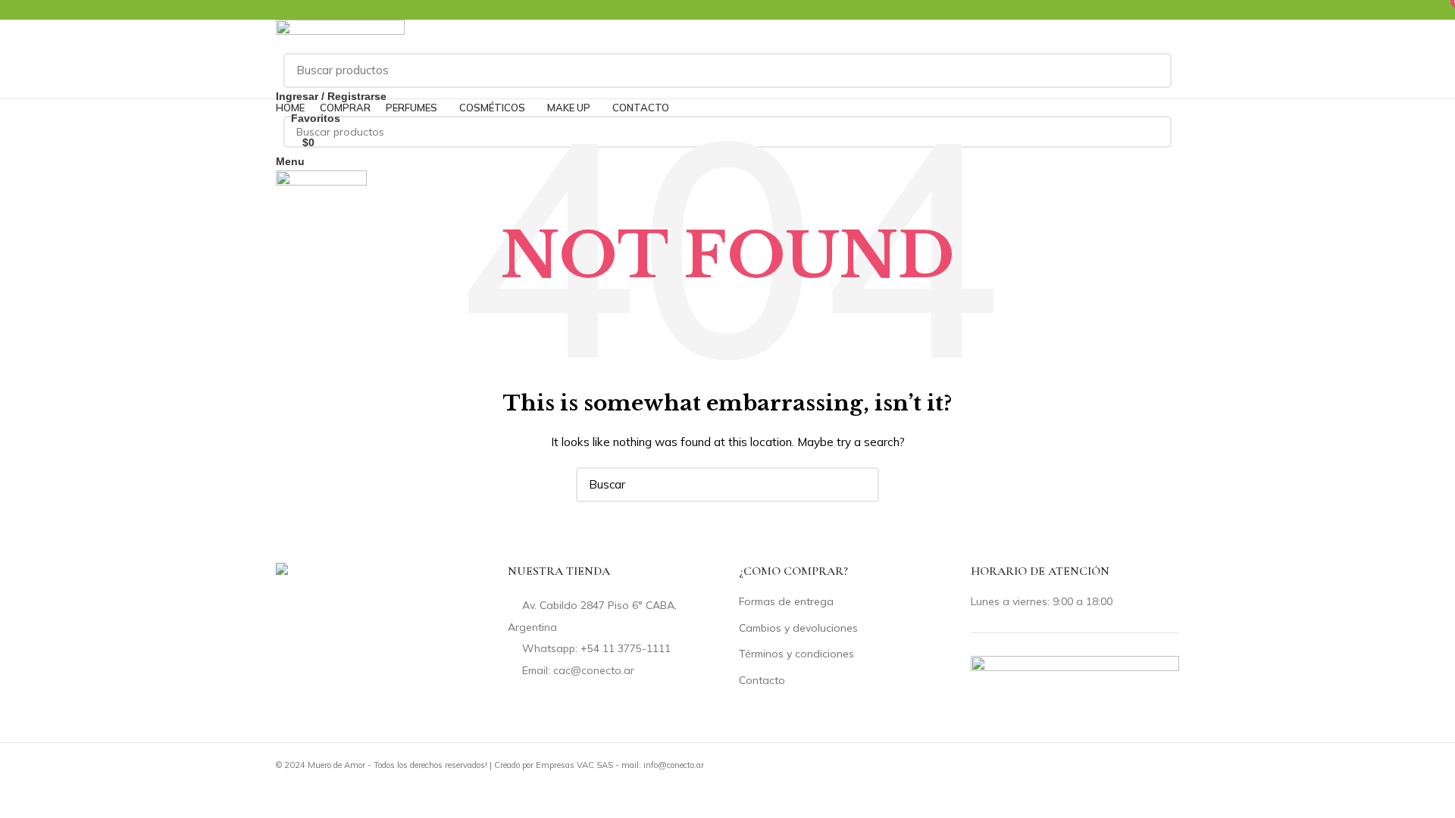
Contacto (762, 680)
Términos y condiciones (796, 653)
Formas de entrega (786, 601)
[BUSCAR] (1151, 70)
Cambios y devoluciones (798, 628)
